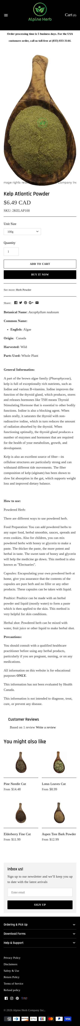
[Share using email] (37, 302)
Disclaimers (10, 964)
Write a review (46, 727)
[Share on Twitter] (20, 302)
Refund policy (12, 990)
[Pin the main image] (25, 302)
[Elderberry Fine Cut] (21, 812)
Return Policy (12, 977)
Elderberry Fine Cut (17, 834)
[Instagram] (11, 999)
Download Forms (14, 934)
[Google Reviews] (24, 999)
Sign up (40, 904)
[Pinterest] (17, 999)
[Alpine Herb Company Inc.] (40, 15)
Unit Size (10, 224)
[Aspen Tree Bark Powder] (59, 812)
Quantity (9, 243)
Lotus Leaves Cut (54, 784)
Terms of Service (13, 983)
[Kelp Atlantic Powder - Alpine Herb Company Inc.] (40, 120)
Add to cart (40, 264)
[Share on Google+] (31, 302)
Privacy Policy (12, 957)
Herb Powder (23, 289)
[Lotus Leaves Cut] (59, 762)
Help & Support (13, 943)
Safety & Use (11, 970)
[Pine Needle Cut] (21, 762)
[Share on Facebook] (15, 302)
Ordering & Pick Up (16, 925)
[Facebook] (6, 999)
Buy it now (40, 274)
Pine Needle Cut (15, 784)
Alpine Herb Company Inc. (29, 1010)
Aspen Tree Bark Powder (59, 834)
